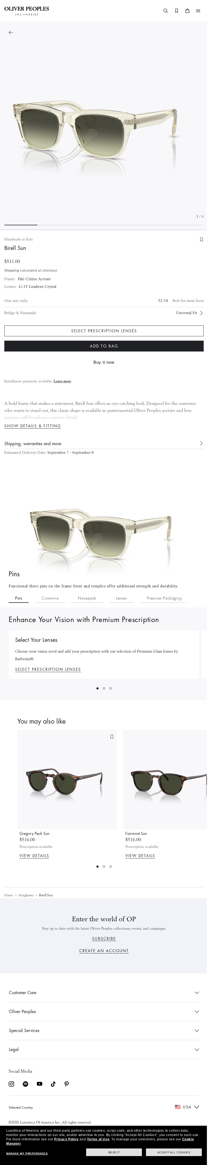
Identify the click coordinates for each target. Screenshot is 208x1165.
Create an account (102, 951)
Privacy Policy (74, 1139)
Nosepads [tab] (87, 598)
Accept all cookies (170, 1152)
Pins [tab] (18, 598)
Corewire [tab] (50, 598)
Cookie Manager (20, 1144)
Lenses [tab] (121, 598)
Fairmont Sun (136, 833)
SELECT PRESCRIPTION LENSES (48, 669)
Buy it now (102, 362)
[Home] (26, 11)
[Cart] (183, 10)
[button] (194, 10)
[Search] (161, 10)
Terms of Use (106, 1139)
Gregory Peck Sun (34, 833)
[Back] (11, 32)
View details (34, 856)
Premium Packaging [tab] (164, 598)
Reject (110, 1152)
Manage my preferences (27, 1153)
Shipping (11, 270)
